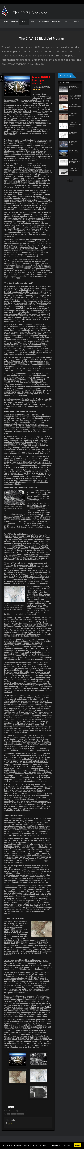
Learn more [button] (66, 1145)
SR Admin (39, 86)
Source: (10, 1123)
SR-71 (22, 1114)
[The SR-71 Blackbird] (5, 8)
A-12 (9, 1114)
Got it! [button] (77, 1145)
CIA (18, 1114)
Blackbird (13, 1114)
